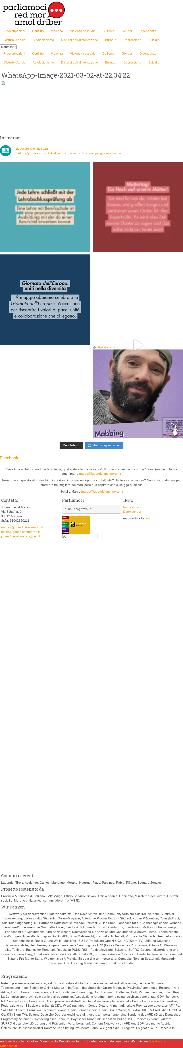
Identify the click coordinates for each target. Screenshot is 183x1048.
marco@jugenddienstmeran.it (100, 473)
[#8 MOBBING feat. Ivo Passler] (138, 299)
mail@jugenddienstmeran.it (20, 532)
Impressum (131, 507)
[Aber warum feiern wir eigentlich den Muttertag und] (138, 207)
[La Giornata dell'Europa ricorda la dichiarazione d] (45, 299)
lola (148, 518)
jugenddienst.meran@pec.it (20, 536)
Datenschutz (132, 511)
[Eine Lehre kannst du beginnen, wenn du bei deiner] (45, 207)
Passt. (153, 1041)
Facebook (9, 457)
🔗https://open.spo (106, 347)
